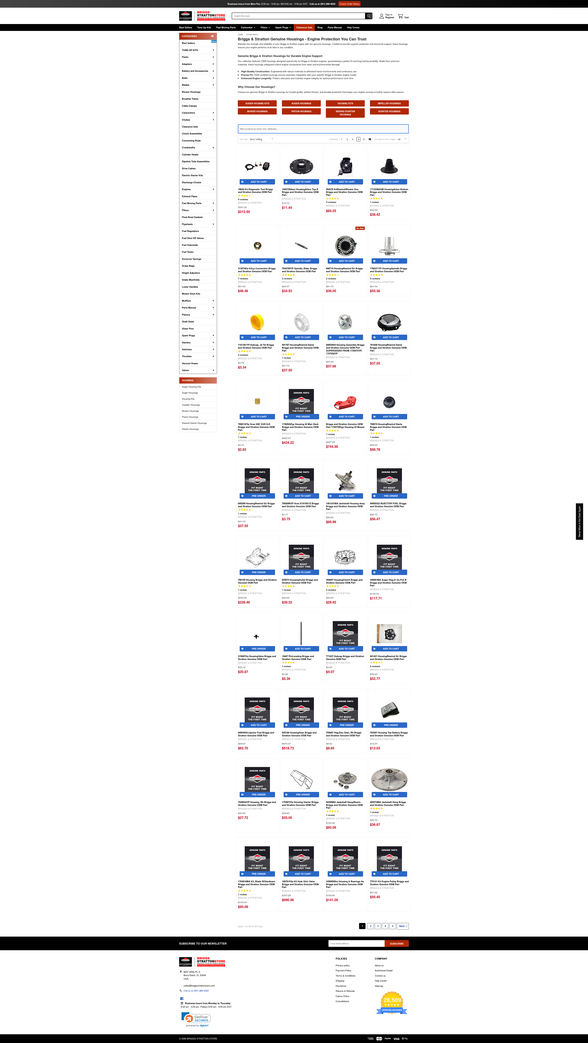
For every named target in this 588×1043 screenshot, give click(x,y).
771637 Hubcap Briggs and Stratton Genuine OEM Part (345, 657)
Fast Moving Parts (226, 27)
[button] (196, 1019)
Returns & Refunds (345, 990)
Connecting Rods (191, 140)
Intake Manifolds (191, 279)
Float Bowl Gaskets (192, 217)
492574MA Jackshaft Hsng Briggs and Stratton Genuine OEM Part (388, 803)
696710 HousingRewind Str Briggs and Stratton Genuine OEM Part (344, 270)
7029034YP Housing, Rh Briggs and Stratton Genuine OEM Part (257, 803)
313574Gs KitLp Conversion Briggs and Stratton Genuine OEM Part (257, 270)
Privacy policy (343, 965)
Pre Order (303, 416)
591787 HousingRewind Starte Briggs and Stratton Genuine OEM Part (300, 347)
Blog (319, 27)
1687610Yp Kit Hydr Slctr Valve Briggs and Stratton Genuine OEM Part (300, 884)
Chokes (186, 119)
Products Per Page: (385, 139)
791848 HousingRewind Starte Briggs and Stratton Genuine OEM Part (388, 347)
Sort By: (244, 139)
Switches (187, 349)
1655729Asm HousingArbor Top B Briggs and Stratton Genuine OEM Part (300, 192)
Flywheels (187, 224)
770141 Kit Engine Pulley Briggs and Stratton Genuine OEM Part (389, 883)
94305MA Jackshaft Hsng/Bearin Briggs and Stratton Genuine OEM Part (344, 805)
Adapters (187, 64)
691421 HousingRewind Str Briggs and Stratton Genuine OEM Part (388, 657)
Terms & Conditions (345, 975)
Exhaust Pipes (189, 196)
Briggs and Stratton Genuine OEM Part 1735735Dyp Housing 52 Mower (345, 425)
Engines (186, 189)
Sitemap (379, 985)
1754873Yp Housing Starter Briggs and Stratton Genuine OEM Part (300, 803)
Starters (186, 342)
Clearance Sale (304, 27)
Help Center (353, 27)
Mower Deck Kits (191, 293)
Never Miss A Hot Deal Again (579, 521)
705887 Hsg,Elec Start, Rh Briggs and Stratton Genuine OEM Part (343, 734)
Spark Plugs (281, 27)
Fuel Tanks (187, 252)
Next (402, 926)
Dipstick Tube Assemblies (195, 161)
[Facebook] (182, 998)
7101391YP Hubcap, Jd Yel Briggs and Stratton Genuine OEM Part (256, 346)
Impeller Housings (191, 404)
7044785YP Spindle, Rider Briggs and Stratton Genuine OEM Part (299, 270)
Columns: (333, 139)
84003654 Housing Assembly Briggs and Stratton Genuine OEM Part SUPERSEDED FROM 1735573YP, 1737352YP (345, 349)
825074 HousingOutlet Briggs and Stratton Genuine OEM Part (300, 581)
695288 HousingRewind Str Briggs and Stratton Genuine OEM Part (256, 505)
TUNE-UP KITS (190, 50)
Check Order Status (349, 3)
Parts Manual (335, 27)
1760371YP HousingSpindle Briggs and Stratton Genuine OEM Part (388, 270)
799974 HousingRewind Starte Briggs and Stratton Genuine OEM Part (388, 427)
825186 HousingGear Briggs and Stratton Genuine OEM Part (299, 734)
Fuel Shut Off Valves (193, 238)
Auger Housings (190, 392)
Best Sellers (185, 27)
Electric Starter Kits (192, 175)
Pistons (186, 314)
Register (389, 17)
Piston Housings (190, 416)
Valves (185, 370)
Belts (184, 78)
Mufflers (186, 300)
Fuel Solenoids (190, 245)
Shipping (340, 980)
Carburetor (247, 27)
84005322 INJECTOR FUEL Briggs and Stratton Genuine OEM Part (388, 505)
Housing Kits (188, 398)
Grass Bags (188, 265)
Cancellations (342, 1001)
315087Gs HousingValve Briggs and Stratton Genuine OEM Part (257, 657)
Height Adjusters (191, 272)
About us (379, 965)
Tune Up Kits (204, 27)
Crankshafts (188, 147)
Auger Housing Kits (191, 386)
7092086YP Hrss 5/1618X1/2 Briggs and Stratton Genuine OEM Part (300, 505)
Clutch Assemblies (192, 133)
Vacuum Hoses (190, 363)
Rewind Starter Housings (194, 423)
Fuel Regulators (190, 231)
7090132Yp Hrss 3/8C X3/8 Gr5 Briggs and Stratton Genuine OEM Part (256, 427)
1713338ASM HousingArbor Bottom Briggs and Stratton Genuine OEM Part (389, 192)
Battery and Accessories (195, 71)
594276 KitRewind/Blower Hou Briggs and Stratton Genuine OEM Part (344, 192)
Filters (264, 27)
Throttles (187, 356)
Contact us (380, 975)
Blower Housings (191, 92)
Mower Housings (190, 410)
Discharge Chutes (191, 182)
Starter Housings (190, 428)
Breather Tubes (190, 98)
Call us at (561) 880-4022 (322, 4)
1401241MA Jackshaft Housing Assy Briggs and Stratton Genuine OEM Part (345, 506)
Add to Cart (259, 181)
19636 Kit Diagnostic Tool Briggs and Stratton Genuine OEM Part (255, 191)
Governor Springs (191, 259)
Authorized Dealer (384, 970)
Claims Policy (342, 996)
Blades (185, 84)
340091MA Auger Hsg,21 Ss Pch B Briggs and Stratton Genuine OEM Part (388, 582)
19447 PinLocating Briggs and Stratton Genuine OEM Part (298, 657)
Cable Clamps (189, 105)
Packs (185, 57)
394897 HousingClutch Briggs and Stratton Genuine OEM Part (344, 581)
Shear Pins (188, 328)
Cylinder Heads (190, 154)
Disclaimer (341, 985)
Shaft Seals (188, 321)
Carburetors (188, 112)
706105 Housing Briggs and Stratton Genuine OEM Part (257, 581)
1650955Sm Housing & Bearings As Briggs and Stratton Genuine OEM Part (345, 884)
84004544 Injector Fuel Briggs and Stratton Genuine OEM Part (256, 734)
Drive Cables (189, 168)
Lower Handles (190, 286)
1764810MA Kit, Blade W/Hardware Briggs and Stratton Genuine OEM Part (256, 884)
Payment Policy (343, 970)
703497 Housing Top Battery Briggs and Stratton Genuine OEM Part (389, 734)
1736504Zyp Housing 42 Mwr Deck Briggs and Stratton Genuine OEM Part (300, 427)
